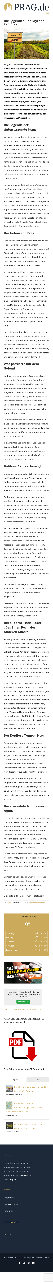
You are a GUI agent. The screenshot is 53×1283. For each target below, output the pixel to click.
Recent (38, 1080)
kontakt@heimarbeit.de (21, 1176)
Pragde (8, 903)
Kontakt (9, 1211)
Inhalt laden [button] (23, 1002)
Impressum (10, 1198)
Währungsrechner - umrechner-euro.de (23, 1009)
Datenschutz (11, 1204)
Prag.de (12, 1180)
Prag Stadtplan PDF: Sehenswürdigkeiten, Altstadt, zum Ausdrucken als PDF (24, 1107)
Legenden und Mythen (36, 903)
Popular (15, 1080)
